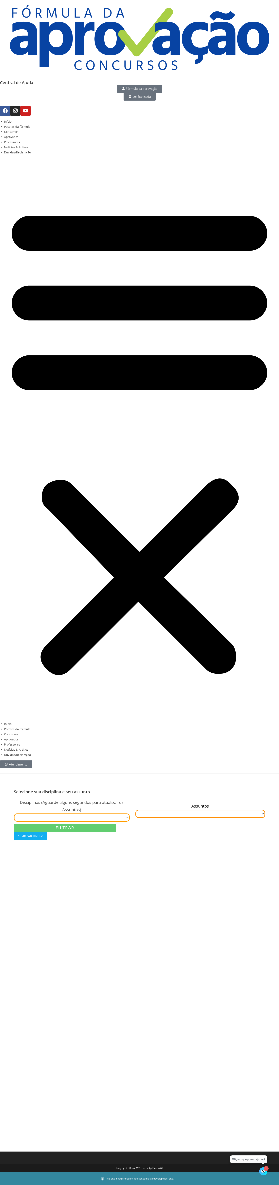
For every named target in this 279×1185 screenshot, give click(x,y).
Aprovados (11, 137)
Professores (12, 142)
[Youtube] (25, 111)
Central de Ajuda (16, 82)
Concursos (11, 132)
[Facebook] (5, 111)
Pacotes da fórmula (17, 127)
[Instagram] (15, 111)
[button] (139, 438)
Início (7, 121)
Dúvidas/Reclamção (17, 152)
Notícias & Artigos (16, 147)
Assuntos (200, 806)
